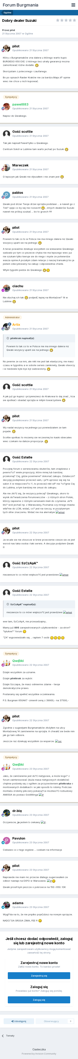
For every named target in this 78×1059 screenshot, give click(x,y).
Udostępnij (19, 1021)
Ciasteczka (39, 1049)
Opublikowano (30, 50)
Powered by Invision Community (39, 1053)
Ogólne (29, 33)
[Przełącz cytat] (8, 338)
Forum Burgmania (20, 5)
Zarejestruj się (39, 975)
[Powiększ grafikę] (37, 65)
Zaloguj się (39, 999)
